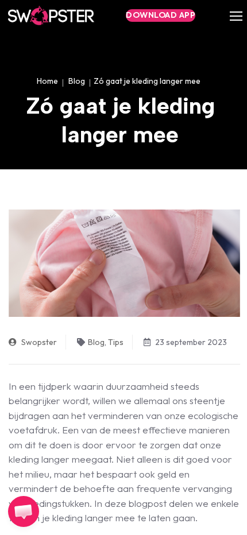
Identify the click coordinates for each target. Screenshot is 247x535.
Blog (76, 81)
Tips (116, 342)
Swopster (38, 342)
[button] (23, 511)
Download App (160, 15)
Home (47, 81)
